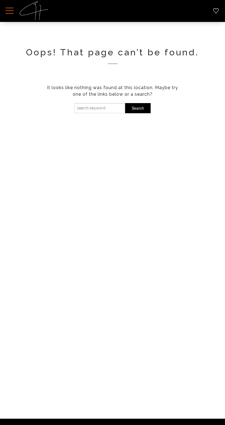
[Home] (34, 11)
